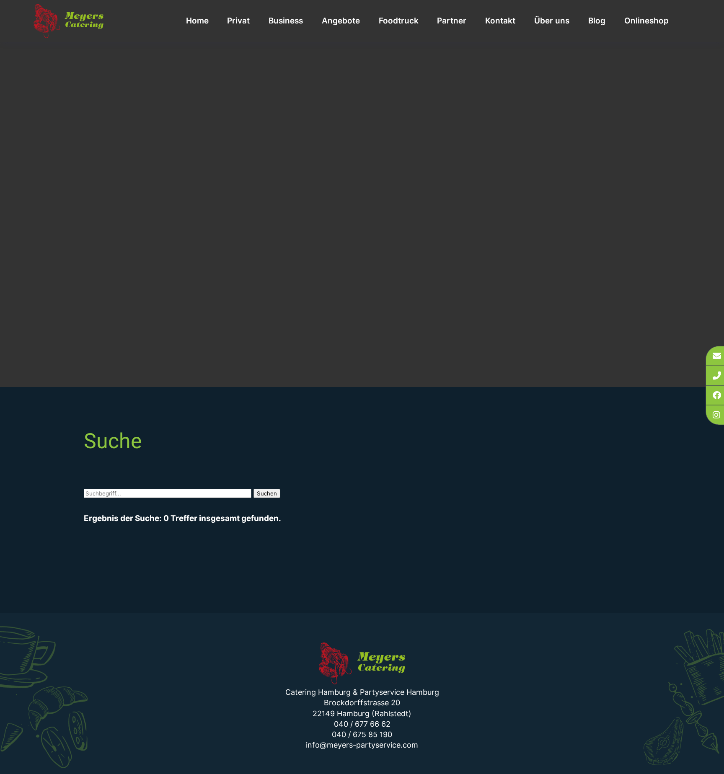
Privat (238, 21)
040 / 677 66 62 (362, 724)
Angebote (341, 21)
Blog (596, 21)
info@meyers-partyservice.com (362, 744)
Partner (451, 21)
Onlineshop (646, 21)
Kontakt (500, 21)
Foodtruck (399, 21)
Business (286, 21)
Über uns (551, 21)
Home (197, 21)
